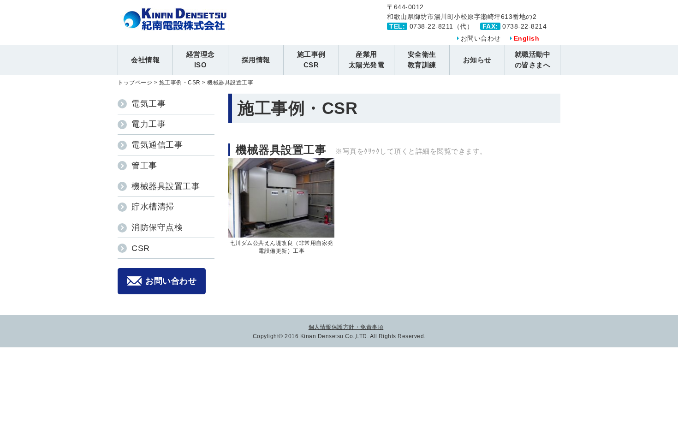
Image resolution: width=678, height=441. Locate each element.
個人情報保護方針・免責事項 (346, 327)
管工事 (144, 165)
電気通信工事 (157, 144)
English (527, 38)
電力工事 (148, 124)
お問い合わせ (481, 38)
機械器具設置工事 (165, 186)
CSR (140, 248)
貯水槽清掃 (152, 206)
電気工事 (148, 103)
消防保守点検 (157, 227)
